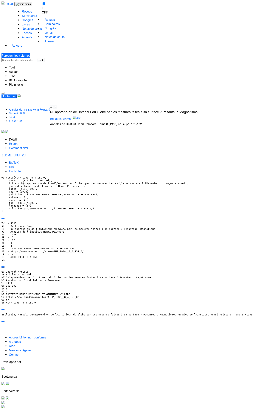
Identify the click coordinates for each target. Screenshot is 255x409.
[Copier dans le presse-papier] (2, 218)
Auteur (13, 71)
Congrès (27, 20)
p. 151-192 (15, 121)
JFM (17, 155)
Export (13, 143)
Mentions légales (20, 350)
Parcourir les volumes (15, 55)
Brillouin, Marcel (60, 119)
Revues (27, 11)
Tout (40, 60)
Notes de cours (32, 28)
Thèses (27, 33)
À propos (15, 341)
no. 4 (12, 117)
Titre (12, 76)
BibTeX (14, 162)
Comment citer (18, 148)
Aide (12, 346)
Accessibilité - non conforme (27, 337)
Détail (13, 139)
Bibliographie (18, 80)
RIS (11, 167)
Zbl (24, 155)
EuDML (6, 155)
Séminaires (29, 15)
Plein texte (16, 84)
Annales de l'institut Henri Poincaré (29, 109)
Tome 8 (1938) (18, 113)
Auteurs (27, 37)
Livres (26, 24)
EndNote (15, 171)
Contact (14, 354)
